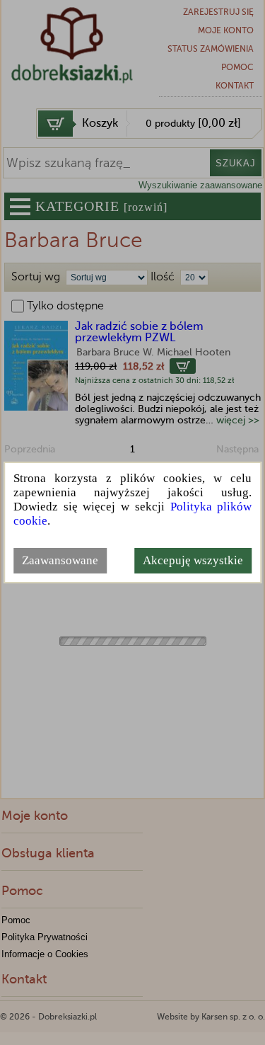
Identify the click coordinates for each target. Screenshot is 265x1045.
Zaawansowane (60, 560)
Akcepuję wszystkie (193, 560)
